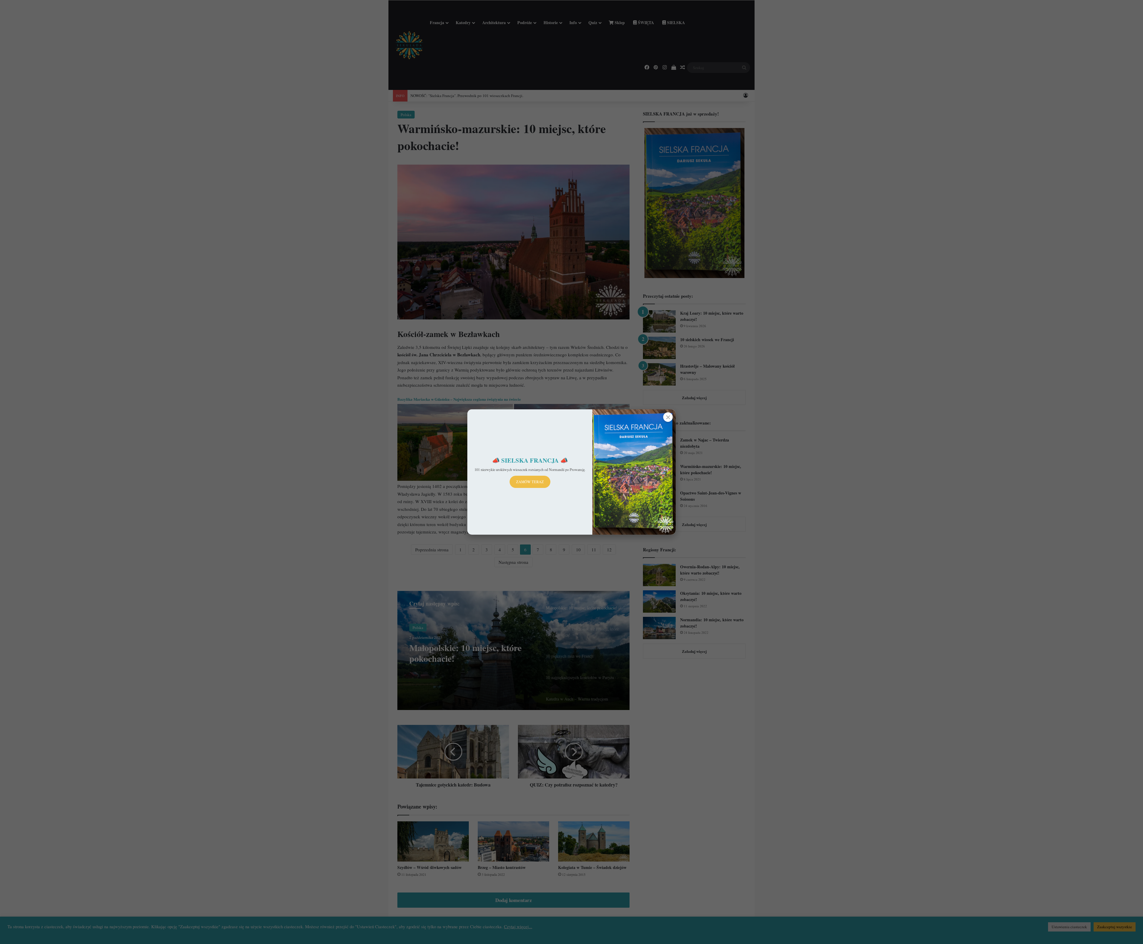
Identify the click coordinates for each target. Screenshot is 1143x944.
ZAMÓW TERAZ (530, 481)
